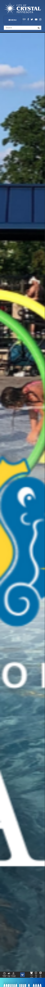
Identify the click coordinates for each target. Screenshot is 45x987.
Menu (14, 20)
